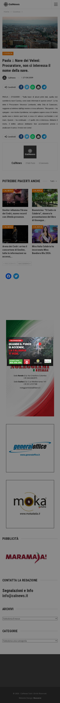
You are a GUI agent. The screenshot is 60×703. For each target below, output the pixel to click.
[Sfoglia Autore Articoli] (30, 152)
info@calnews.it (15, 595)
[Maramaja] (26, 557)
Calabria (8, 190)
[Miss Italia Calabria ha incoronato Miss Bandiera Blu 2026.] (45, 234)
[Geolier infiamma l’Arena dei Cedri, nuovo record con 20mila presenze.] (15, 198)
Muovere (37, 698)
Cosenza (8, 53)
